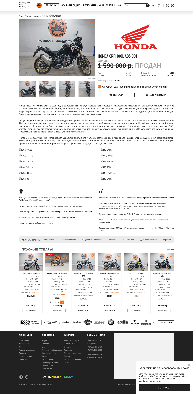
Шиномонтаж (128, 240)
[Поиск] (147, 5)
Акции (102, 5)
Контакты (110, 5)
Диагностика (49, 240)
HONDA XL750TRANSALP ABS (57, 273)
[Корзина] (159, 5)
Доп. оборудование (148, 240)
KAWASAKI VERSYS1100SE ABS (162, 274)
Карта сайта (47, 369)
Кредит (45, 356)
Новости (45, 344)
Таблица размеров (50, 362)
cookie (150, 376)
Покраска (112, 240)
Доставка (68, 350)
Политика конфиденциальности (129, 384)
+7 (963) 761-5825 (94, 357)
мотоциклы (66, 5)
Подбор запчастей (81, 5)
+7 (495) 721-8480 (24, 7)
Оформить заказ (71, 344)
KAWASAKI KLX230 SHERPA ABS (83, 274)
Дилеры (22, 353)
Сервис (94, 5)
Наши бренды (48, 359)
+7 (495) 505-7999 (24, 3)
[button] (20, 47)
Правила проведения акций (73, 361)
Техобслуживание (68, 240)
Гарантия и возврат (72, 353)
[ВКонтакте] (172, 5)
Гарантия (167, 240)
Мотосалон (24, 344)
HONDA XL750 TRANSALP (135, 273)
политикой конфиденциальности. (157, 380)
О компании (24, 341)
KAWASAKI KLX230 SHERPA (31, 273)
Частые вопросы (49, 353)
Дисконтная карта (71, 341)
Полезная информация (52, 350)
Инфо (118, 5)
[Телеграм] (167, 5)
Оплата (67, 347)
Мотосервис (24, 347)
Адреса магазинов (27, 350)
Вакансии (23, 359)
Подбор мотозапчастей (92, 240)
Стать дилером (25, 356)
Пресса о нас (47, 366)
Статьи (45, 347)
